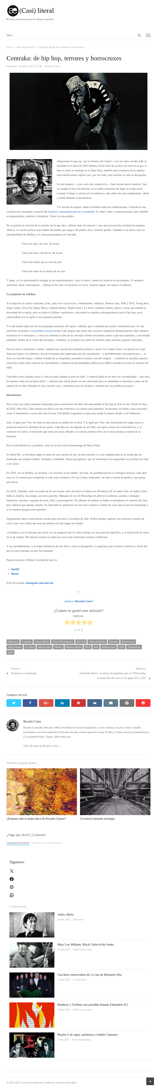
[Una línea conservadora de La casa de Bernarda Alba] (31, 974)
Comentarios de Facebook (18, 843)
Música (58, 647)
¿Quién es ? (78, 601)
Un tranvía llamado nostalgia (97, 818)
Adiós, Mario (65, 914)
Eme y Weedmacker (63, 641)
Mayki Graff (44, 647)
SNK (121, 647)
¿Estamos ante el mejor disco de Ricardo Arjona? (36, 818)
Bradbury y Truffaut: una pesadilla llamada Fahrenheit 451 (92, 1004)
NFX (87, 647)
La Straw (29, 647)
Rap (96, 647)
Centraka (26, 641)
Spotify (15, 569)
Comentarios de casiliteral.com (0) (47, 843)
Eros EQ (81, 641)
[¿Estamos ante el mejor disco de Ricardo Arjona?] (42, 770)
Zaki (10, 652)
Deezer (15, 573)
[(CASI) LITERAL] (78, 11)
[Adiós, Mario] (31, 914)
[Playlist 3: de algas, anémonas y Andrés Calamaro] (31, 1034)
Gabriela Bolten (97, 641)
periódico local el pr (45, 330)
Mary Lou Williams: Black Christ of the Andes (85, 944)
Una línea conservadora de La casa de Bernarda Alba (89, 974)
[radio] (67, 623)
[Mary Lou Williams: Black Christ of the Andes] (31, 944)
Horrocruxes (128, 641)
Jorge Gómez (14, 647)
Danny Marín (42, 641)
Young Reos (134, 647)
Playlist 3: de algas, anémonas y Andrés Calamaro (87, 1034)
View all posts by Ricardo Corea (42, 745)
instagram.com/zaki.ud (39, 583)
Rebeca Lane (108, 647)
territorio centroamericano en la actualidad (71, 211)
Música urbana (73, 647)
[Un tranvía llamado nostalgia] (115, 770)
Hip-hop (113, 641)
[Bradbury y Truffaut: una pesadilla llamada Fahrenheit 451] (31, 1004)
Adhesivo (13, 641)
